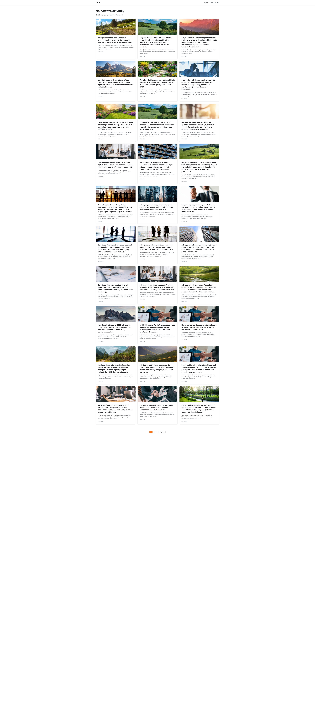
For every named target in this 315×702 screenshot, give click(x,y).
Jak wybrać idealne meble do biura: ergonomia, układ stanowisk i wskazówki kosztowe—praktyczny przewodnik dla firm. (115, 40)
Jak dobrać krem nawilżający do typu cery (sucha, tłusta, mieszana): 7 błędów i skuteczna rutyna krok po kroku (156, 407)
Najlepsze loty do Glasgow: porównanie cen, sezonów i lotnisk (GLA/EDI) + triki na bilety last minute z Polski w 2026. (199, 327)
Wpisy (206, 2)
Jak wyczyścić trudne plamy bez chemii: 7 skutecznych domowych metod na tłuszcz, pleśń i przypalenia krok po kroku (157, 207)
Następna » (161, 432)
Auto (98, 2)
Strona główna (214, 2)
